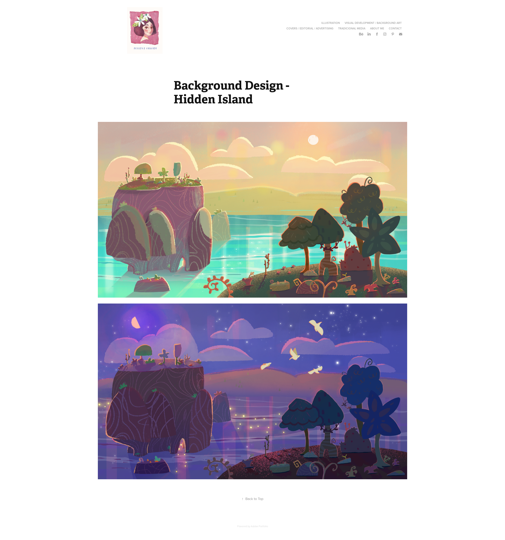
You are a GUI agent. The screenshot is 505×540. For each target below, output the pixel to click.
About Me (377, 28)
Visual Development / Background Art (373, 23)
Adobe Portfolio (259, 526)
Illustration (330, 23)
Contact (395, 28)
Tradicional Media (351, 28)
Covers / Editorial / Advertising (309, 28)
